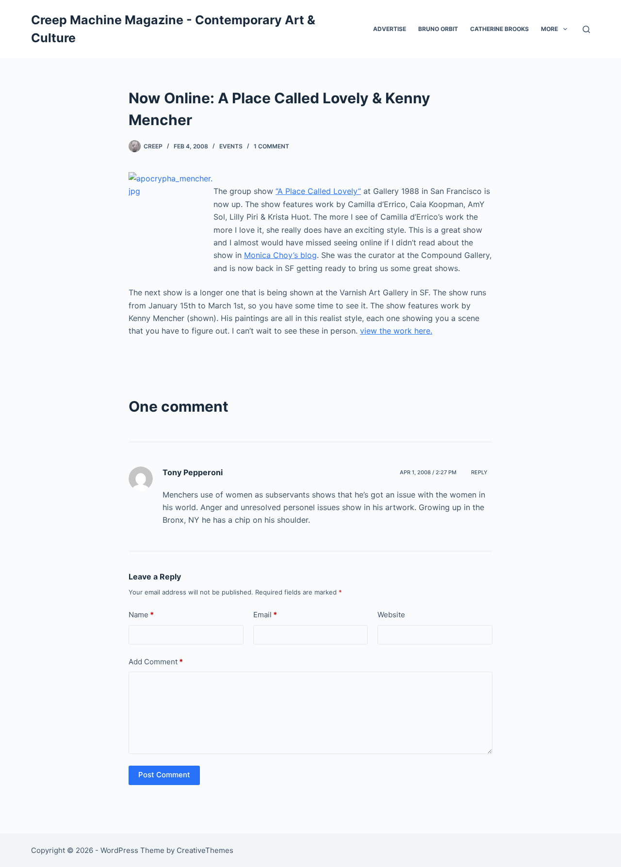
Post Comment (164, 774)
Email (265, 614)
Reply (479, 472)
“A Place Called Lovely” (318, 191)
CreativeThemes (205, 850)
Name (141, 614)
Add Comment (156, 661)
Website (391, 614)
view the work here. (396, 331)
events (231, 146)
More (549, 28)
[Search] (586, 29)
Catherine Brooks (499, 28)
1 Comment (271, 146)
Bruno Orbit (438, 28)
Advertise (389, 28)
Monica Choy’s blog (280, 255)
